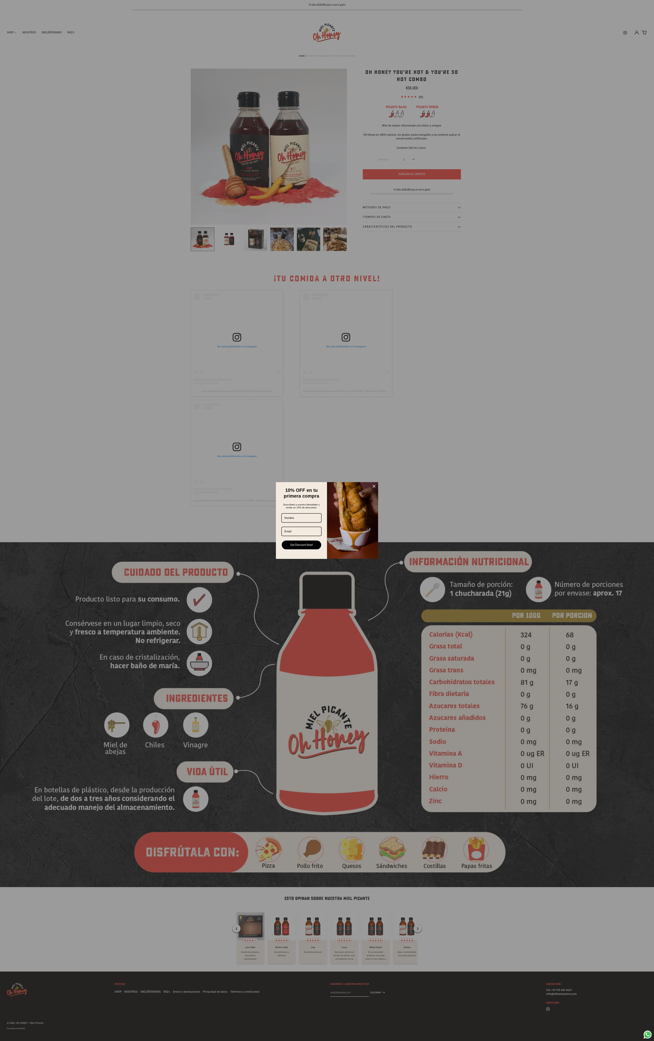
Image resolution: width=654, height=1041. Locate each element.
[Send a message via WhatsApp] (647, 1034)
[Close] (374, 486)
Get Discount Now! (301, 544)
